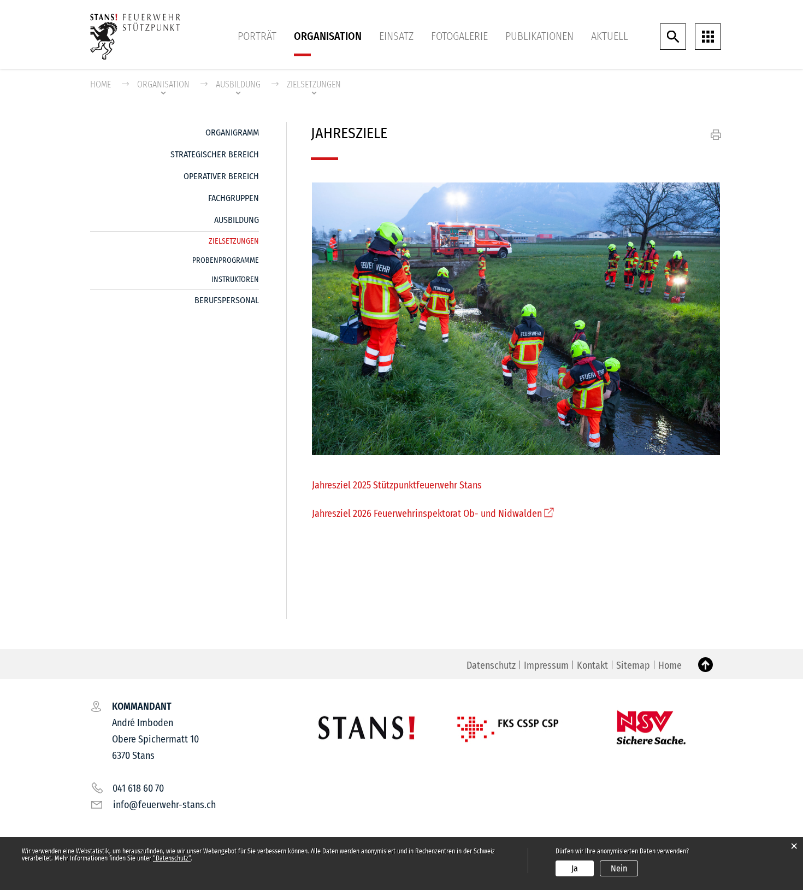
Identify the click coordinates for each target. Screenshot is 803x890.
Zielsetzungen (234, 241)
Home (100, 84)
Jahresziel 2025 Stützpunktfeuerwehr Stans (397, 485)
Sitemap (633, 665)
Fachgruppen (233, 198)
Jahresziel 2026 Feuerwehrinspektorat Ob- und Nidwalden (433, 514)
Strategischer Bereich (214, 154)
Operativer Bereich (221, 176)
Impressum (546, 665)
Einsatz (396, 36)
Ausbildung (236, 220)
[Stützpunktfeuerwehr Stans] (135, 36)
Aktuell (609, 36)
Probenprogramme (225, 260)
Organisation (328, 36)
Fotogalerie (459, 36)
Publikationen (539, 36)
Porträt (257, 36)
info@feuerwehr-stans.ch (164, 805)
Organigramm (232, 132)
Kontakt (592, 665)
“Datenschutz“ (172, 858)
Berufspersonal (226, 300)
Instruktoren (235, 279)
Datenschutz (491, 665)
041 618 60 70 (138, 788)
